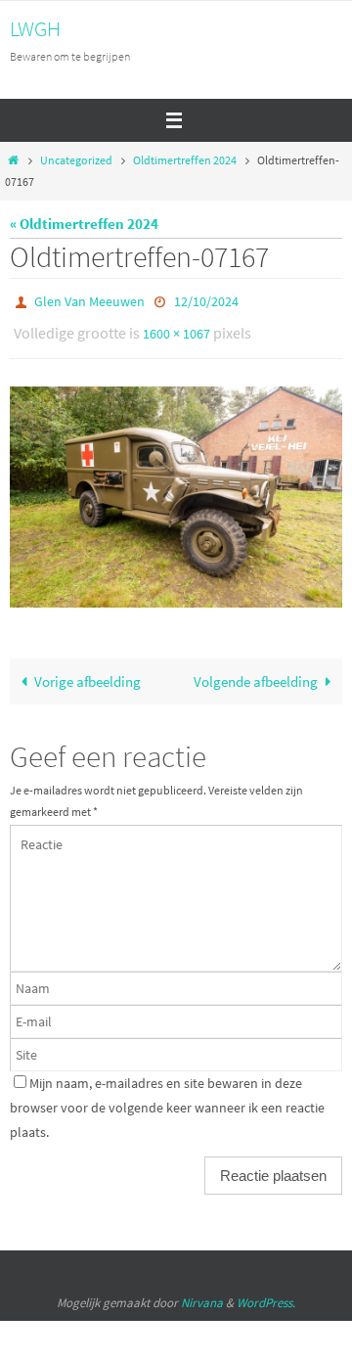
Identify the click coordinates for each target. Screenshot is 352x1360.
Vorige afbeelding (87, 672)
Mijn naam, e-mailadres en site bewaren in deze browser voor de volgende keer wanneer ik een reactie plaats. (167, 1098)
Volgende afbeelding (256, 672)
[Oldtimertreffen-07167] (176, 489)
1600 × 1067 (176, 329)
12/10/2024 (206, 300)
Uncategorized (76, 160)
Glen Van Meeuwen (89, 300)
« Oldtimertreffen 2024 (84, 223)
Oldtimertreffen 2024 (185, 160)
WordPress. (266, 1293)
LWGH (35, 28)
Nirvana (202, 1293)
